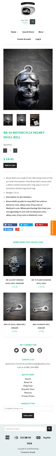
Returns (28, 392)
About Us (28, 382)
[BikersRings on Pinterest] (32, 350)
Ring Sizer (28, 385)
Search (28, 378)
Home (14, 32)
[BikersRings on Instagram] (39, 350)
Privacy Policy (28, 396)
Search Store (28, 32)
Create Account (24, 39)
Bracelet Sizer (28, 389)
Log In (38, 39)
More (41, 32)
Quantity (7, 144)
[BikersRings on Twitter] (16, 350)
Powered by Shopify (28, 452)
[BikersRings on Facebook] (24, 350)
